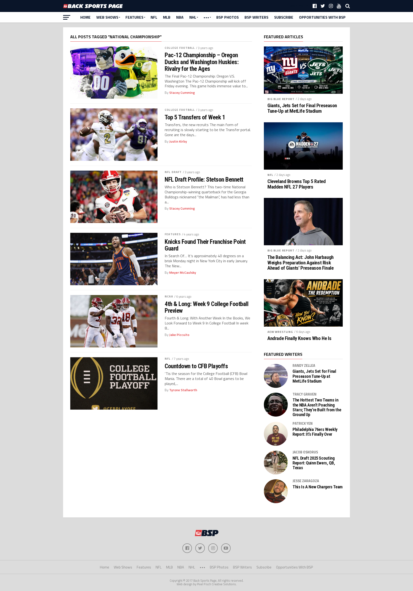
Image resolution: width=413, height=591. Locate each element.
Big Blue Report (280, 99)
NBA (180, 17)
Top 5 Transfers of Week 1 (195, 117)
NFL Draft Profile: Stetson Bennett (204, 179)
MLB (166, 17)
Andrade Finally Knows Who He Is (299, 338)
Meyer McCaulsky (182, 272)
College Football (180, 47)
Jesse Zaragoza (306, 481)
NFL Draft (173, 172)
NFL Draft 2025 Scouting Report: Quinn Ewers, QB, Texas (314, 463)
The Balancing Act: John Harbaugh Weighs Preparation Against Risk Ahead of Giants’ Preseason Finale (300, 263)
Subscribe (283, 17)
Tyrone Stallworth (183, 390)
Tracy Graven (304, 394)
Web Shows (107, 17)
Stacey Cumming (182, 92)
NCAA (169, 296)
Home (85, 17)
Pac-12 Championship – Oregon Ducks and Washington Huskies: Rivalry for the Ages (202, 62)
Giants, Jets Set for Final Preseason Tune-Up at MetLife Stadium (302, 108)
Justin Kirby (178, 141)
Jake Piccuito (179, 334)
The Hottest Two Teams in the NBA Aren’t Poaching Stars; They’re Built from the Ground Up (317, 407)
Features (134, 17)
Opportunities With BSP (322, 17)
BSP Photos (227, 17)
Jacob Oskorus (305, 452)
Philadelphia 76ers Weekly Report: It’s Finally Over (315, 432)
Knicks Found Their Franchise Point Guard (205, 245)
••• (206, 17)
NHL (192, 17)
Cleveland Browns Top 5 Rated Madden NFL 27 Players (296, 184)
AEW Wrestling (280, 331)
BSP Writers (256, 17)
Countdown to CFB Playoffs (196, 366)
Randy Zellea (304, 365)
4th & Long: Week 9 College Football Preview (206, 307)
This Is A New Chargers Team (317, 487)
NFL (154, 17)
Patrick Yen (303, 423)
